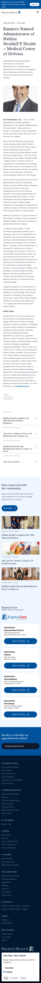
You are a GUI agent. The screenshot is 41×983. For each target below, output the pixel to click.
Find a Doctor (7, 770)
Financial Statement (9, 879)
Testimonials (6, 895)
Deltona (4, 940)
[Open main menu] (37, 12)
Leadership (6, 882)
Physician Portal (8, 807)
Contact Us (6, 920)
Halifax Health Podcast (10, 865)
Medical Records (8, 777)
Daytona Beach (7, 934)
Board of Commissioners (11, 876)
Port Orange (6, 937)
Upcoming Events (8, 862)
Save (6, 978)
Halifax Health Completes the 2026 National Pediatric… (18, 536)
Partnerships (6, 892)
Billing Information (8, 774)
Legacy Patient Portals (10, 841)
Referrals (5, 797)
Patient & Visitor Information (12, 780)
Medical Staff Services (10, 810)
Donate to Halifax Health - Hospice (15, 909)
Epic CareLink (7, 813)
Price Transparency (9, 845)
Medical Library (7, 804)
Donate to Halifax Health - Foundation (16, 906)
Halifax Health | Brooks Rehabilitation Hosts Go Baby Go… (19, 587)
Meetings (5, 885)
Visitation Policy (8, 783)
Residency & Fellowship (10, 794)
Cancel (23, 978)
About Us (5, 889)
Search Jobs (6, 824)
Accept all (14, 978)
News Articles (7, 859)
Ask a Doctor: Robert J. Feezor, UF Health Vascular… (17, 562)
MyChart (34, 4)
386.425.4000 (7, 923)
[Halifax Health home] (11, 12)
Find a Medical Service (10, 767)
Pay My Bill (6, 835)
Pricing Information (9, 848)
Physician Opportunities (10, 800)
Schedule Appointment (14, 746)
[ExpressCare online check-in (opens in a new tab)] (14, 617)
